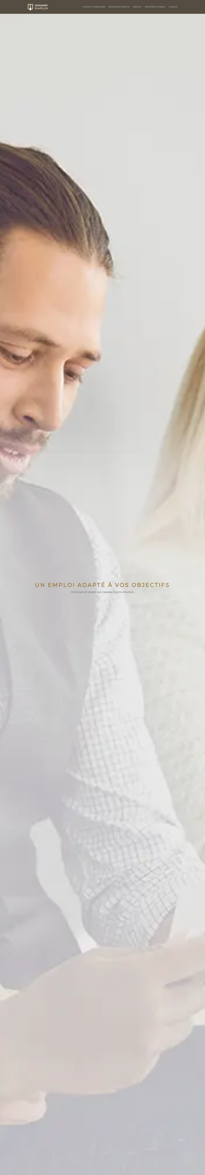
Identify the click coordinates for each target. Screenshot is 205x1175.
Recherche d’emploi (119, 7)
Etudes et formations (94, 7)
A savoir (173, 7)
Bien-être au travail (155, 7)
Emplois (137, 7)
